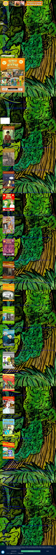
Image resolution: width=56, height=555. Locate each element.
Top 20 (4, 13)
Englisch (4, 48)
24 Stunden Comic (6, 46)
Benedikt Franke (33, 107)
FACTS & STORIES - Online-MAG (11, 102)
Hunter (21, 101)
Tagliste (4, 532)
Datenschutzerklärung (6, 536)
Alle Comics (5, 25)
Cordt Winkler (20, 108)
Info (3, 529)
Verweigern (13, 551)
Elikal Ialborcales (16, 107)
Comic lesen (2, 93)
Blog (3, 14)
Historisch (4, 30)
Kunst (18, 101)
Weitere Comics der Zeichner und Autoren (10, 464)
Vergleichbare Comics (6, 502)
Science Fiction (5, 27)
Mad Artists (15, 101)
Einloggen (2, 21)
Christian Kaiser (22, 107)
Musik (4, 40)
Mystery (4, 39)
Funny (4, 38)
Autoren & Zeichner (3, 22)
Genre (2, 23)
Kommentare (5, 116)
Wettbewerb (5, 11)
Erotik (4, 43)
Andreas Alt (27, 107)
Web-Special (5, 47)
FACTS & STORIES (8, 101)
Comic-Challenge (6, 53)
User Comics (5, 9)
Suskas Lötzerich (9, 107)
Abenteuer (4, 42)
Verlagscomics (5, 10)
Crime (4, 33)
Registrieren (6, 21)
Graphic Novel (5, 36)
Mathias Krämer (26, 108)
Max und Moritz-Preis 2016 (7, 50)
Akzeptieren (30, 551)
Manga (4, 34)
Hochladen (2, 16)
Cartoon (4, 37)
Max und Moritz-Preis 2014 (7, 49)
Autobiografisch (5, 44)
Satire (4, 45)
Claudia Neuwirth (14, 108)
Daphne (24, 101)
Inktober (4, 52)
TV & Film (5, 41)
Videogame (5, 35)
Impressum (4, 537)
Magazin (4, 51)
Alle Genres (5, 26)
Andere (4, 31)
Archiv (4, 12)
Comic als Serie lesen (8, 93)
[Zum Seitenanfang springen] (5, 543)
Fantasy (4, 28)
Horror (4, 32)
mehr (47, 551)
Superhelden (5, 29)
